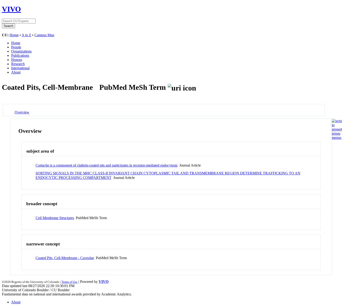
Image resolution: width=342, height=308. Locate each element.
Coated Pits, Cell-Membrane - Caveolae (65, 258)
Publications (20, 55)
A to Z (26, 35)
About (15, 72)
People (16, 47)
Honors (16, 60)
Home (14, 35)
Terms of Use (69, 282)
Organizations (21, 51)
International (20, 68)
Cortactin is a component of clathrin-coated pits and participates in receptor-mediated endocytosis (107, 165)
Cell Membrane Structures (55, 218)
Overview (22, 112)
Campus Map (44, 35)
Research (18, 64)
